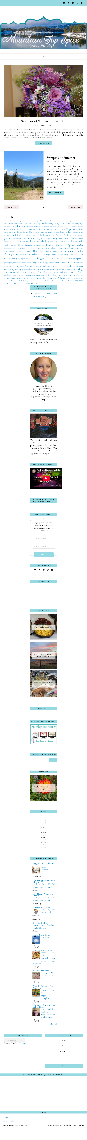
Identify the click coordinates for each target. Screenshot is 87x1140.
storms (56, 272)
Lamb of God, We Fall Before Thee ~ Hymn (43, 885)
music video (32, 254)
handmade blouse (11, 241)
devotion (46, 229)
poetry (80, 258)
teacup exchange (17, 278)
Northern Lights (44, 254)
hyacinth (59, 245)
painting (14, 258)
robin (22, 266)
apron (25, 221)
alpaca (6, 221)
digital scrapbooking (57, 229)
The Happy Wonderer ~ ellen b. (43, 881)
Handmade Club (26, 241)
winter (29, 283)
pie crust (64, 258)
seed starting (9, 269)
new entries (11, 207)
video (63, 281)
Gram (71, 238)
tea (33, 275)
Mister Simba (39, 251)
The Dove (45, 937)
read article (43, 143)
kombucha (60, 248)
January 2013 (40, 248)
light (66, 248)
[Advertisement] (12, 12)
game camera (78, 235)
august (30, 221)
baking (35, 221)
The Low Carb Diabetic (43, 950)
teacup (6, 278)
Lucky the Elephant (17, 251)
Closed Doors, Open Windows (43, 987)
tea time (64, 275)
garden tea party (33, 238)
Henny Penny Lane (41, 935)
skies (30, 269)
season (73, 266)
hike (42, 241)
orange (54, 254)
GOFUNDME (63, 238)
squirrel (16, 272)
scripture (54, 266)
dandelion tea (21, 229)
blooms (75, 221)
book (11, 223)
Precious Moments (41, 970)
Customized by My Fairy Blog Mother (66, 1126)
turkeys (36, 281)
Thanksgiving (40, 278)
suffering (63, 272)
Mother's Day (58, 251)
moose (49, 251)
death (29, 229)
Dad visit (12, 229)
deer (40, 229)
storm (50, 272)
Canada (44, 223)
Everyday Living (39, 923)
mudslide (22, 254)
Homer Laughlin (25, 245)
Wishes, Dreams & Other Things (43, 1006)
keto (54, 248)
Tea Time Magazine (75, 275)
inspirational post (11, 248)
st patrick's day (26, 272)
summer (71, 272)
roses (40, 266)
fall (14, 234)
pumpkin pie (37, 262)
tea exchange (40, 275)
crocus (80, 226)
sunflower (79, 272)
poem (75, 258)
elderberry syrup (52, 232)
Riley (17, 265)
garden (8, 238)
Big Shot (53, 221)
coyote (74, 226)
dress (81, 229)
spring (79, 269)
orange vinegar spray (66, 254)
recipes (70, 262)
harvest (37, 241)
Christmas (36, 226)
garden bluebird (19, 238)
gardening (45, 238)
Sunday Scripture (45, 868)
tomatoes (74, 278)
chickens (20, 226)
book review (18, 223)
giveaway (53, 238)
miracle (29, 251)
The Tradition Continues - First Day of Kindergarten (48, 1013)
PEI (30, 258)
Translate (24, 1043)
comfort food (58, 226)
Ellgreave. (63, 232)
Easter (25, 232)
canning (50, 223)
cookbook (67, 226)
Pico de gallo (55, 258)
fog (53, 235)
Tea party (57, 275)
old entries (75, 207)
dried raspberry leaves (13, 232)
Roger (27, 266)
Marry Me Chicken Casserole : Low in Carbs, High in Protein (43, 958)
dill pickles (70, 229)
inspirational (74, 244)
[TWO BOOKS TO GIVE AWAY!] (43, 696)
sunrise (15, 275)
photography (41, 258)
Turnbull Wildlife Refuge (50, 281)
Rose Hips (34, 266)
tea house (48, 275)
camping (37, 223)
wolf (35, 284)
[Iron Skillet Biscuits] (43, 639)
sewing (18, 269)
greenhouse (78, 238)
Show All (54, 1024)
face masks (73, 232)
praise (6, 263)
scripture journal (64, 266)
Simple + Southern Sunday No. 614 (43, 926)
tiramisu (67, 278)
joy (50, 248)
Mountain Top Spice (19, 1126)
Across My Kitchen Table (43, 864)
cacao (31, 223)
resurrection (8, 266)
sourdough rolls (65, 269)
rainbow (55, 262)
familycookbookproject (26, 235)
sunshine (29, 275)
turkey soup (27, 281)
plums (70, 258)
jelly (47, 248)
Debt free (34, 229)
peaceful (25, 258)
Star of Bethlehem (40, 272)
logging (76, 248)
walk (67, 281)
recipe (62, 262)
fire (37, 235)
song (46, 269)
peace (20, 258)
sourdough (53, 269)
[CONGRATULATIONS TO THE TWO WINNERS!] (43, 668)
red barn (79, 263)
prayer (12, 262)
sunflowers (8, 275)
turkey (19, 281)
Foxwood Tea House (64, 235)
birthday (61, 221)
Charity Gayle (59, 223)
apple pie (19, 221)
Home (5, 1117)
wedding (14, 284)
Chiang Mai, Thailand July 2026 (48, 976)
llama (71, 248)
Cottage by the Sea (41, 907)
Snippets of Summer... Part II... (43, 121)
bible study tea (44, 221)
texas (32, 278)
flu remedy (47, 235)
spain (73, 269)
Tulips (13, 281)
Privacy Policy (9, 1120)
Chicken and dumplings (74, 223)
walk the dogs (76, 281)
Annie (12, 220)
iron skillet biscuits (27, 248)
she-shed (25, 269)
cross (6, 229)
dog (77, 229)
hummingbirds (39, 245)
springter (8, 272)
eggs (42, 232)
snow (40, 269)
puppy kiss (47, 262)
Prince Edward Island (23, 263)
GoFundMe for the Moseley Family (45, 295)
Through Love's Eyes (55, 278)
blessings (68, 221)
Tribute (7, 281)
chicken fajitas (9, 226)
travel (80, 278)
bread (26, 223)
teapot (26, 278)
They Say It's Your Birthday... (48, 911)
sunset (21, 275)
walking (7, 284)
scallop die (47, 266)
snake (35, 269)
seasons (79, 266)
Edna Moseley (34, 232)
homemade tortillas (66, 241)
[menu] (5, 3)
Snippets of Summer (61, 158)
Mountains (70, 250)
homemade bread (51, 241)
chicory (29, 226)
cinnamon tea (47, 226)
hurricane (50, 245)
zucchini (40, 284)
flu (41, 235)
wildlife (22, 284)
